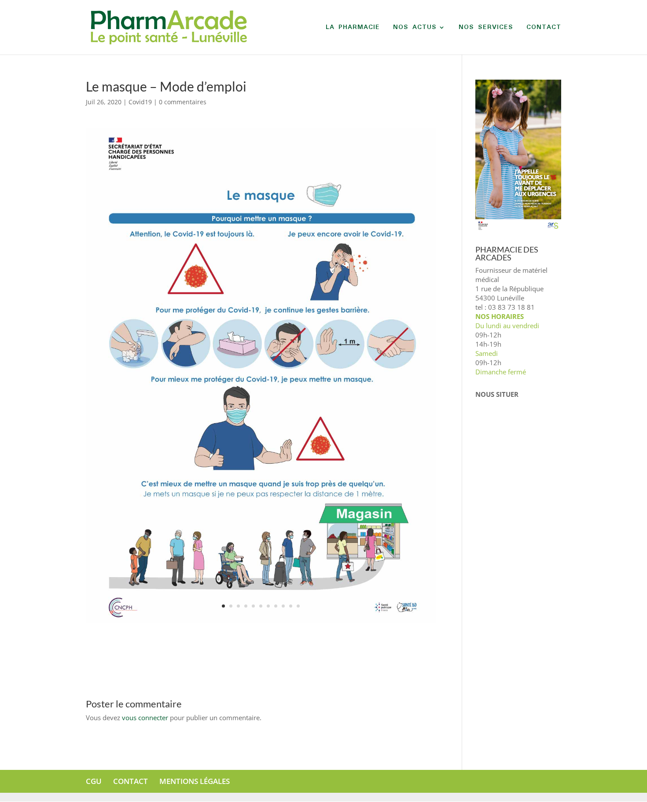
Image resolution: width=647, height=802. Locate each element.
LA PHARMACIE (353, 28)
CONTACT (543, 28)
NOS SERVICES (486, 28)
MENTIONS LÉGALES (194, 781)
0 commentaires (182, 102)
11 (298, 606)
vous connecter (145, 717)
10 (290, 606)
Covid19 (140, 102)
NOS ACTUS (415, 28)
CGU (94, 781)
